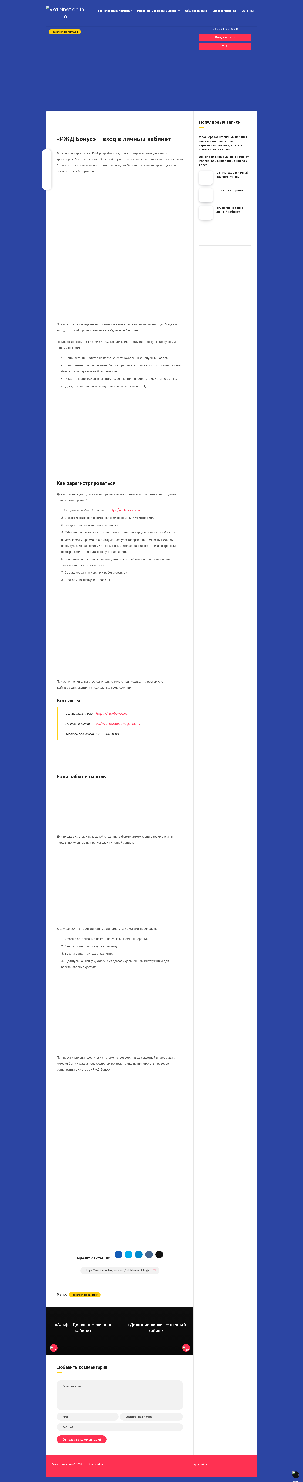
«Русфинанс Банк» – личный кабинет (231, 209)
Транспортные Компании (115, 10)
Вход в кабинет (225, 37)
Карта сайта (199, 1464)
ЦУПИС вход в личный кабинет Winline (232, 174)
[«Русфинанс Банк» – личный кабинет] (206, 213)
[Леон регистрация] (206, 195)
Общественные (196, 10)
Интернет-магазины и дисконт (158, 10)
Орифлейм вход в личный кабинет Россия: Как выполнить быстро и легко (224, 161)
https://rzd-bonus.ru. (112, 714)
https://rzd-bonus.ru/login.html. (116, 724)
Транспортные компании (85, 1294)
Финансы (248, 10)
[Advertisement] (120, 126)
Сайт (225, 46)
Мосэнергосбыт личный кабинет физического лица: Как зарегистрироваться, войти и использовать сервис (223, 143)
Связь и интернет (224, 10)
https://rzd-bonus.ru (124, 510)
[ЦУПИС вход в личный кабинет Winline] (206, 178)
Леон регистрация (230, 190)
